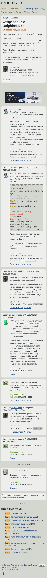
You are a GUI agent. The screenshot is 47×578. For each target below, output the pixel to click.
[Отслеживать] (39, 42)
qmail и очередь (17, 527)
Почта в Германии (18, 549)
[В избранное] (39, 35)
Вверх (42, 565)
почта (23, 30)
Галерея (14, 8)
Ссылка (6, 80)
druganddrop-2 (16, 395)
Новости (5, 8)
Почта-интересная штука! (21, 517)
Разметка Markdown (31, 565)
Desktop (14, 18)
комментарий (16, 168)
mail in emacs (16, 552)
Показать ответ (16, 160)
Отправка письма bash (20, 524)
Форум (12, 12)
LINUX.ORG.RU (11, 3)
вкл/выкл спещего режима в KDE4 (25, 520)
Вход (42, 8)
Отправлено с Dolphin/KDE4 (14, 23)
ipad (14, 30)
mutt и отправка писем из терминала (25, 537)
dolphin (9, 30)
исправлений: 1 (30, 157)
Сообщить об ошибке (9, 567)
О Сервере (6, 565)
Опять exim (15, 513)
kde (18, 30)
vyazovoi (13, 482)
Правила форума (17, 565)
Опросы (19, 12)
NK (11, 67)
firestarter (13, 149)
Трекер (27, 12)
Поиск (35, 12)
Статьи (4, 12)
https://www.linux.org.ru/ (10, 569)
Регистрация (32, 8)
